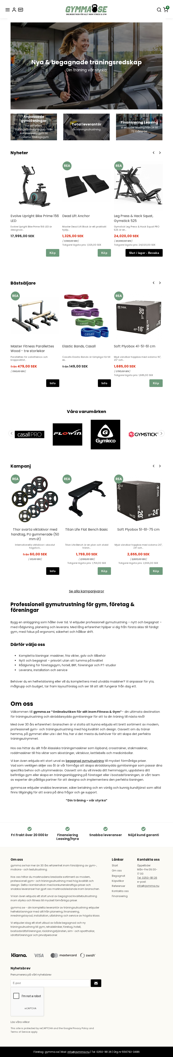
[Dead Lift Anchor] (67, 166)
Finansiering (120, 896)
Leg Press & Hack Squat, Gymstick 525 (133, 218)
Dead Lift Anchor (76, 215)
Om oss (117, 870)
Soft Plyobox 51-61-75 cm (138, 529)
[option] (35, 209)
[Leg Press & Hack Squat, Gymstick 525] (118, 166)
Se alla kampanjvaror (86, 591)
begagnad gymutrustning (85, 761)
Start (115, 865)
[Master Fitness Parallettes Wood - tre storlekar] (15, 296)
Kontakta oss (120, 891)
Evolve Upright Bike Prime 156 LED (35, 218)
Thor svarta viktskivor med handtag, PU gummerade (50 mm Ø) (35, 534)
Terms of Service (20, 1032)
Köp (53, 253)
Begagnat (118, 876)
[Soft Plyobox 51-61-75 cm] (118, 479)
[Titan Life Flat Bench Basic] (67, 479)
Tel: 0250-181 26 (147, 877)
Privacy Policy (80, 1028)
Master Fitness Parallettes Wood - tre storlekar (32, 348)
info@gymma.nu (148, 886)
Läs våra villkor (20, 1022)
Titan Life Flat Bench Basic (86, 529)
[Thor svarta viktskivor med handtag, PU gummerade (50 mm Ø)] (15, 479)
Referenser (118, 886)
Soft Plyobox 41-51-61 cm (134, 346)
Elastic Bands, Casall (79, 346)
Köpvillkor (118, 881)
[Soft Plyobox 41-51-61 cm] (118, 296)
